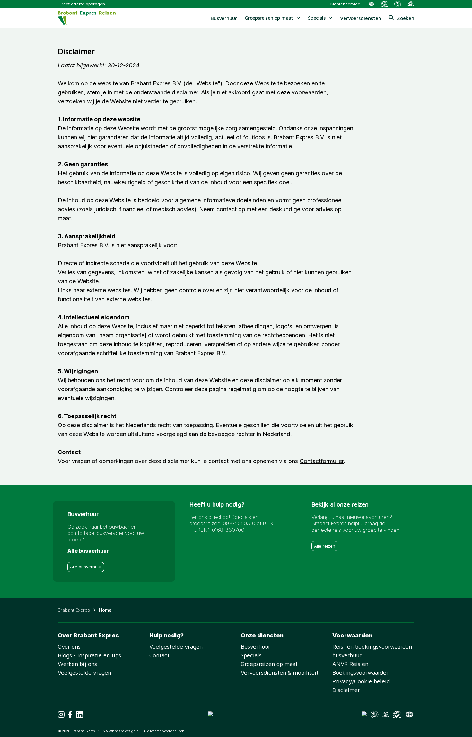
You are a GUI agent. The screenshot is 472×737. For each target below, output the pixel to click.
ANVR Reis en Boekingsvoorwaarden (360, 668)
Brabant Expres (74, 610)
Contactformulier (322, 461)
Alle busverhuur (86, 566)
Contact (159, 655)
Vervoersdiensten (360, 18)
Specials (251, 655)
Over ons (69, 646)
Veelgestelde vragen (84, 672)
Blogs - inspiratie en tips (89, 655)
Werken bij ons (77, 664)
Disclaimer (346, 690)
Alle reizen (324, 545)
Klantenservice (345, 3)
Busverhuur (224, 18)
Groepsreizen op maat (269, 664)
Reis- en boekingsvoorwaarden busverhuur (372, 651)
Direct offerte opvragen (81, 3)
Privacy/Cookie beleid (361, 681)
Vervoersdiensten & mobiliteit (280, 672)
